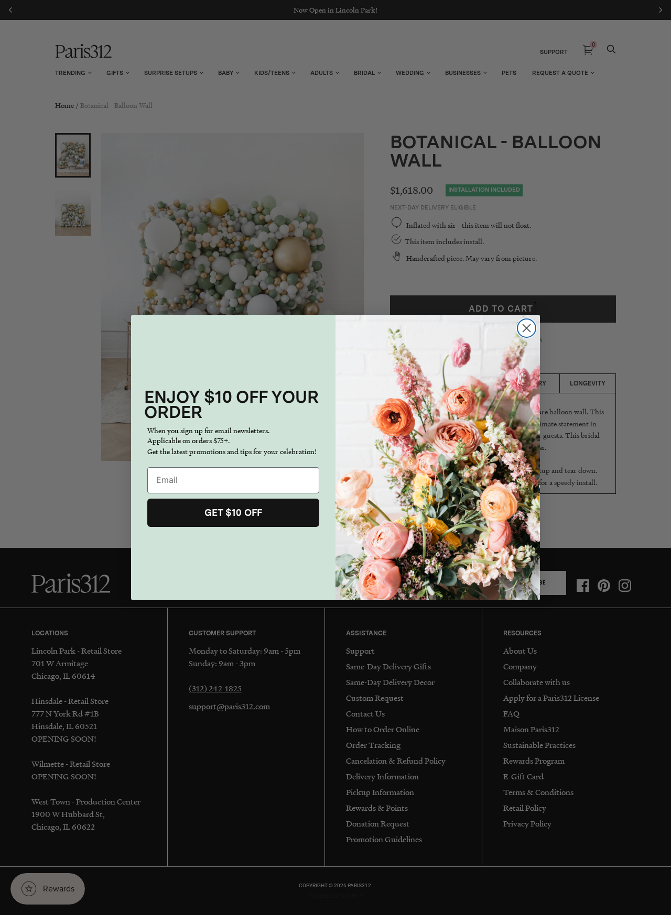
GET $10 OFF (233, 512)
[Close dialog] (526, 328)
